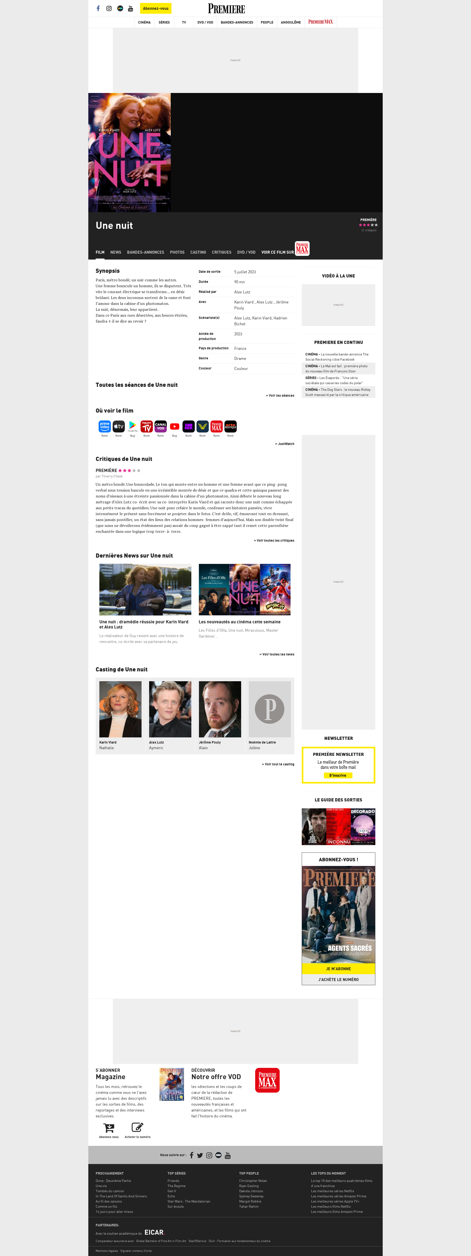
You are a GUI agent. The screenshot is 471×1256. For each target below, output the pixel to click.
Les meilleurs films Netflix (331, 1206)
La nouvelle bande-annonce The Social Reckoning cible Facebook (336, 356)
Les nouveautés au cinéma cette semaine (240, 621)
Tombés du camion (110, 1191)
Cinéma (144, 22)
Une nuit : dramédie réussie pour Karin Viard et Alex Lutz (143, 624)
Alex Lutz (242, 291)
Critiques (221, 252)
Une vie (101, 1186)
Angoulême (291, 22)
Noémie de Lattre (262, 742)
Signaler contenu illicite (136, 1251)
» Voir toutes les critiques (274, 540)
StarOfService (197, 1241)
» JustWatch (284, 444)
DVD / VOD (205, 22)
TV (184, 22)
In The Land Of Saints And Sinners (121, 1196)
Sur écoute (176, 1206)
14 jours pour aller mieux (114, 1211)
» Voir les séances (280, 395)
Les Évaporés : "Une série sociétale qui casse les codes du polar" (334, 380)
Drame (240, 358)
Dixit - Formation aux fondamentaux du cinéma (239, 1241)
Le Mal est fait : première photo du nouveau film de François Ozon (336, 368)
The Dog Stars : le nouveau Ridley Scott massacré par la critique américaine (337, 392)
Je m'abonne (338, 968)
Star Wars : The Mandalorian (189, 1201)
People (267, 22)
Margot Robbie (250, 1201)
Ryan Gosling (249, 1186)
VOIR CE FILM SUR (278, 252)
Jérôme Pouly (210, 742)
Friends (173, 1180)
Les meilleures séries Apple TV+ (335, 1201)
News (115, 252)
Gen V (172, 1191)
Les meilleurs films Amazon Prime (337, 1211)
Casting (198, 252)
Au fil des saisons (109, 1201)
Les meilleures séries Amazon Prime (338, 1196)
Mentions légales (107, 1251)
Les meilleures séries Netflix (332, 1191)
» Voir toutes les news (277, 654)
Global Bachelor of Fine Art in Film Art (161, 1241)
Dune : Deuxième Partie (113, 1180)
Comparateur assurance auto (115, 1241)
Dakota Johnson (251, 1191)
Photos (177, 252)
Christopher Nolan (253, 1180)
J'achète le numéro (338, 979)
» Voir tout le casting (278, 764)
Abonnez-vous (156, 8)
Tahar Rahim (249, 1206)
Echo (171, 1196)
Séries (164, 22)
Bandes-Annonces (237, 22)
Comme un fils (106, 1206)
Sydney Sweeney (251, 1196)
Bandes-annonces (145, 252)
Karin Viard (244, 302)
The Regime (176, 1186)
